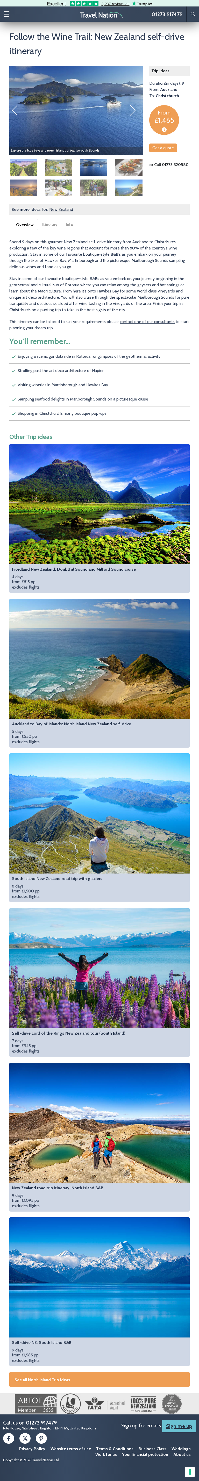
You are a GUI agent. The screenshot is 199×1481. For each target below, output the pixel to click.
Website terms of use (71, 1448)
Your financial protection (145, 1454)
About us (182, 1454)
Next (135, 110)
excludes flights (74, 578)
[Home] (101, 14)
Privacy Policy (32, 1448)
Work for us (106, 1454)
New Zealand (61, 209)
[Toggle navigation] (6, 14)
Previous (17, 110)
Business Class (152, 1448)
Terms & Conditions (114, 1448)
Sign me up (179, 1426)
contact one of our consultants (147, 321)
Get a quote (163, 147)
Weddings (181, 1448)
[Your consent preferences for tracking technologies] (190, 1472)
